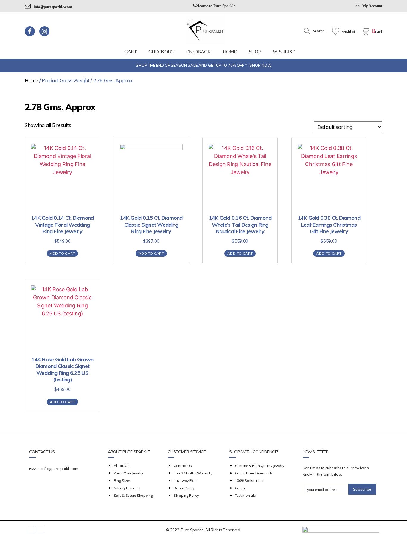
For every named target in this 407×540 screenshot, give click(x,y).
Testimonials (245, 495)
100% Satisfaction (250, 480)
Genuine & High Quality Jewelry (259, 465)
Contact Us (183, 465)
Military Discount (127, 488)
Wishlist (284, 52)
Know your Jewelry (128, 473)
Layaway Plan (185, 480)
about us (122, 465)
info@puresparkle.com (53, 6)
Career (240, 488)
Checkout (161, 52)
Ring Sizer (122, 480)
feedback (198, 52)
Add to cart (62, 253)
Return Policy (184, 488)
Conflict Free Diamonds (254, 473)
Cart (130, 52)
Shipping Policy (186, 495)
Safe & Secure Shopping (133, 495)
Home (230, 52)
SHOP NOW (260, 65)
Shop (255, 52)
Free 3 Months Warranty (193, 473)
